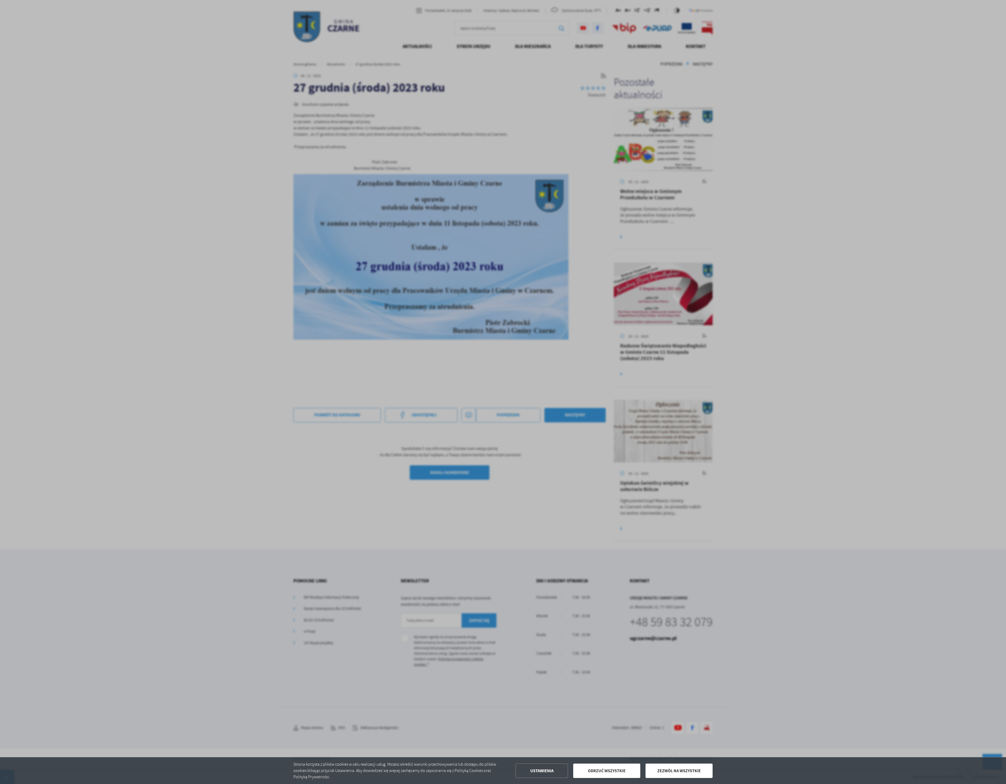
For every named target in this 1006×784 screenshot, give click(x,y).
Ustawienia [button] (542, 771)
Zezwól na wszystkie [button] (679, 771)
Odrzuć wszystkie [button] (607, 771)
